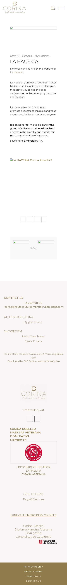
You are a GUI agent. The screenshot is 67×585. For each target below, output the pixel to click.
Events (27, 56)
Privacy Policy (33, 567)
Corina (44, 56)
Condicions (33, 576)
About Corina (33, 571)
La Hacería (16, 72)
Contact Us (33, 581)
